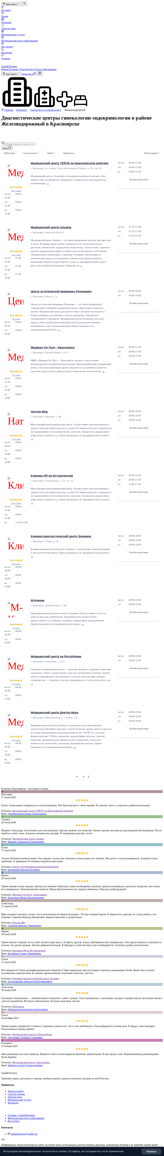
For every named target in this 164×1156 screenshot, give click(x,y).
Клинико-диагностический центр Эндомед (61, 536)
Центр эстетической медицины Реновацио (61, 291)
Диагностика (8, 28)
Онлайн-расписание (138, 179)
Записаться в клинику (138, 185)
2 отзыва (16, 628)
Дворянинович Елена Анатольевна (27, 813)
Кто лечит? (7, 46)
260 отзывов (16, 191)
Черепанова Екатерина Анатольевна (28, 1009)
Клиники (6, 22)
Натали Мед (39, 411)
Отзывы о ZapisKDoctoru (21, 1115)
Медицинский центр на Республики (56, 656)
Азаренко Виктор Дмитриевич (24, 925)
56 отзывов (16, 564)
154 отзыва (16, 439)
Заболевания (49, 69)
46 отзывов (16, 740)
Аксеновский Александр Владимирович (30, 981)
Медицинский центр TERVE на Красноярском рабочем (69, 163)
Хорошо (151, 1151)
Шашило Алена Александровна (25, 1065)
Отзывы (5, 58)
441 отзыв (16, 319)
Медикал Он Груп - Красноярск (53, 347)
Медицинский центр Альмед (51, 227)
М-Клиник (37, 600)
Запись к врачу (16, 1091)
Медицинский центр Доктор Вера (54, 712)
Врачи (4, 16)
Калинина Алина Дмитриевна (24, 953)
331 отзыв (16, 375)
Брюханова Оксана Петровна (24, 869)
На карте (6, 10)
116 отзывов (16, 503)
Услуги (38, 69)
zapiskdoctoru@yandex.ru (24, 1134)
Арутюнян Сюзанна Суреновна (25, 1037)
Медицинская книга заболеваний (19, 40)
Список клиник (16, 1094)
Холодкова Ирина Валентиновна (26, 897)
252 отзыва (16, 255)
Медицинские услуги (13, 34)
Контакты (6, 52)
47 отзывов (16, 684)
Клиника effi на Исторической (52, 475)
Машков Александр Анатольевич (26, 841)
